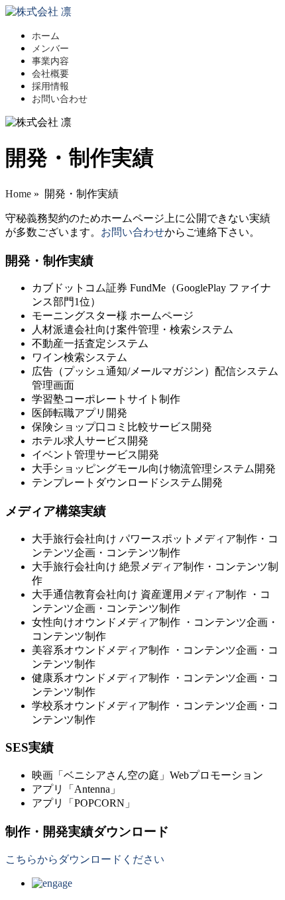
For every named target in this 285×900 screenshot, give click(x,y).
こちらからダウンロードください (84, 859)
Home (18, 193)
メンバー (50, 49)
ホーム (46, 36)
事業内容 (50, 61)
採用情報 (50, 86)
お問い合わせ (59, 99)
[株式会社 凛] (38, 11)
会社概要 (50, 74)
